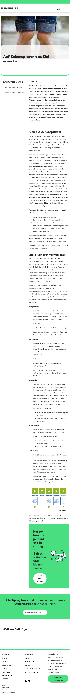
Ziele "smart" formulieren (15, 92)
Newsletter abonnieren (58, 678)
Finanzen (29, 661)
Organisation (31, 671)
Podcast (6, 671)
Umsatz (29, 664)
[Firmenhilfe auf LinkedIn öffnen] (28, 680)
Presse (5, 678)
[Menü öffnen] (66, 9)
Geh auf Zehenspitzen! (13, 87)
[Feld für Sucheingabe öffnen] (62, 9)
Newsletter (7, 675)
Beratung (6, 664)
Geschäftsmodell (33, 668)
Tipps (4, 668)
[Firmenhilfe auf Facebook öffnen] (26, 680)
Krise (27, 657)
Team (4, 661)
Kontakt (6, 657)
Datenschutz (6, 690)
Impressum (5, 687)
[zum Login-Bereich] (58, 9)
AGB (3, 685)
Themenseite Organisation (35, 612)
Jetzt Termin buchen (40, 578)
